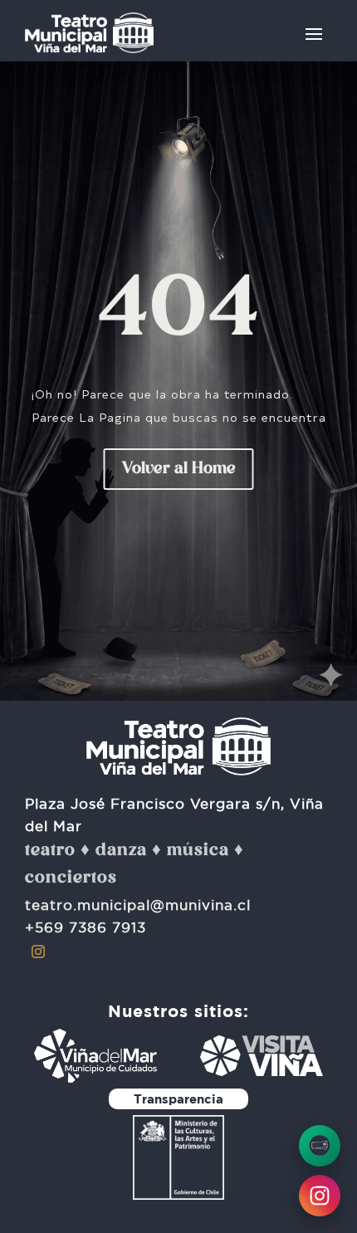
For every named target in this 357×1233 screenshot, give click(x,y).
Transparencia (178, 1099)
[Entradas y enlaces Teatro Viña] (319, 1146)
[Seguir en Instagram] (38, 951)
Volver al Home (179, 469)
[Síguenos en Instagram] (319, 1195)
